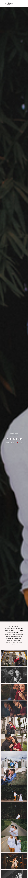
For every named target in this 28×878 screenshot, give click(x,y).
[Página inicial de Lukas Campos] (8, 3)
